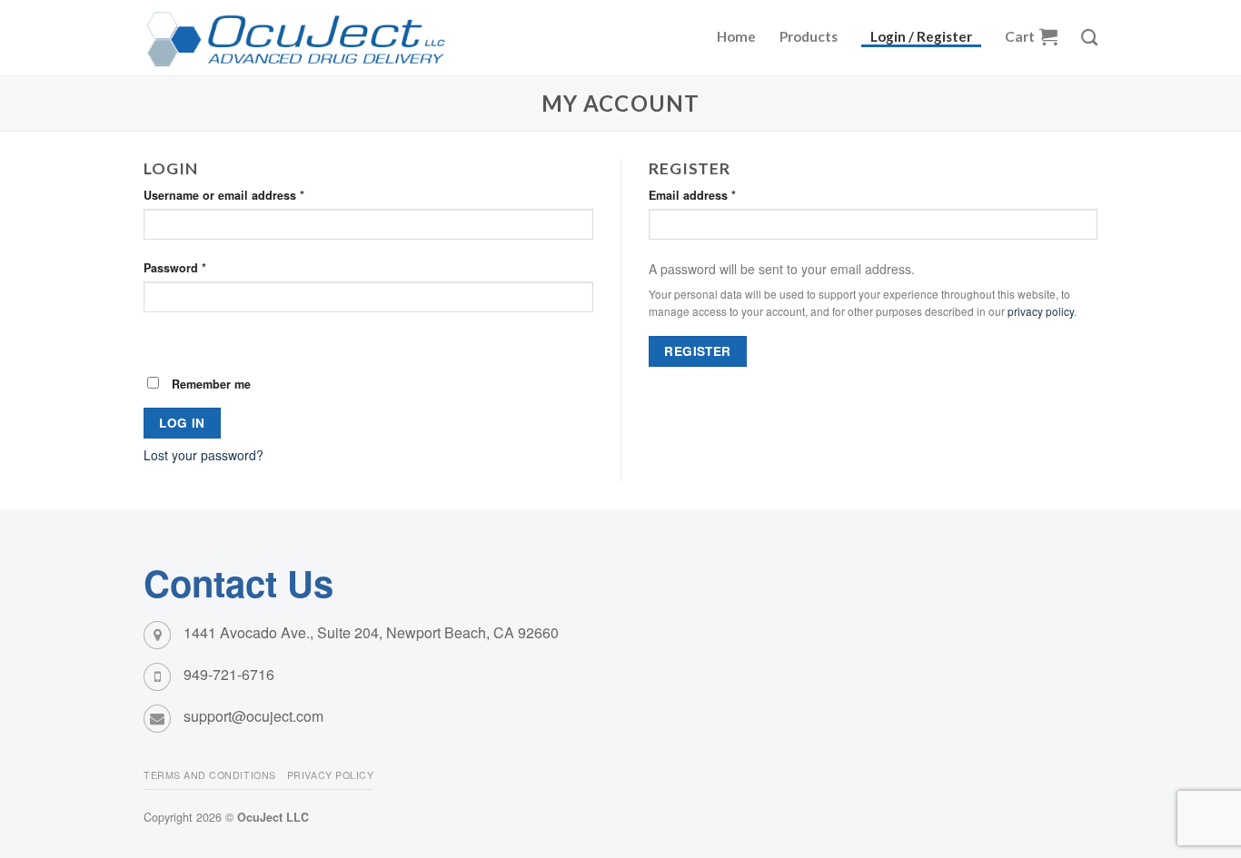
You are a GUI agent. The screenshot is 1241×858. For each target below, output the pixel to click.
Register (697, 351)
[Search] (1089, 37)
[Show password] (159, 339)
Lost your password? (203, 455)
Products (808, 36)
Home (736, 36)
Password (175, 268)
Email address (692, 195)
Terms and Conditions (210, 775)
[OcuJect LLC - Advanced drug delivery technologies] (312, 37)
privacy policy (1041, 311)
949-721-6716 (229, 674)
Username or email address (224, 195)
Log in (181, 422)
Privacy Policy (330, 775)
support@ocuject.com (253, 715)
